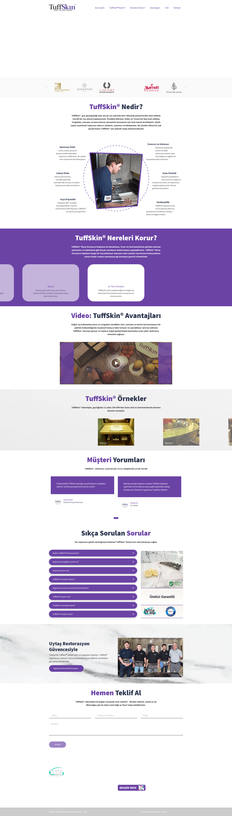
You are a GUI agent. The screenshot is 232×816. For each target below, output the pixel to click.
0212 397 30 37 (166, 775)
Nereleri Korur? (137, 7)
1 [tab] (110, 303)
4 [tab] (121, 303)
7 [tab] (123, 447)
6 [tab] (119, 447)
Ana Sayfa (99, 7)
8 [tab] (127, 447)
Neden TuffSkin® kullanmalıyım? (66, 553)
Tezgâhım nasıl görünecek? (64, 605)
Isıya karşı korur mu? (61, 570)
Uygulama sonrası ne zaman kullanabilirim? (71, 588)
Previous (47, 87)
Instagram (122, 781)
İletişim (177, 7)
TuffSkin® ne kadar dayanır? (64, 579)
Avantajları (155, 7)
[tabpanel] (116, 282)
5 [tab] (116, 447)
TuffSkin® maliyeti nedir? (63, 614)
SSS (167, 7)
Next (185, 87)
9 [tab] (130, 447)
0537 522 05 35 (162, 781)
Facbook (121, 775)
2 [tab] (114, 303)
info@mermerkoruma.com (169, 786)
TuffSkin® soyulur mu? (62, 596)
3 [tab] (118, 303)
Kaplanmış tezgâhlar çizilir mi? (66, 562)
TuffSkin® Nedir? (117, 7)
